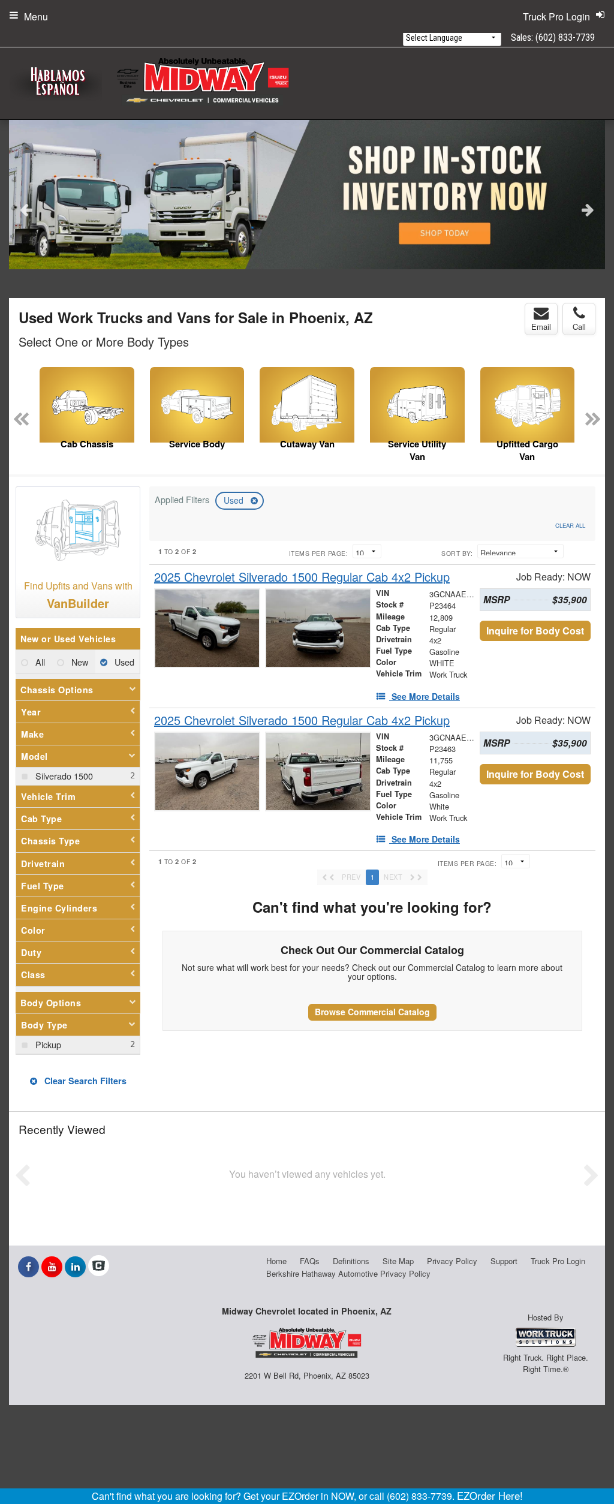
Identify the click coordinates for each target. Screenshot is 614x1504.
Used (235, 500)
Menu (36, 16)
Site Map (398, 1261)
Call (579, 326)
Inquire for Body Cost (535, 630)
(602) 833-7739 (565, 37)
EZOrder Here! (490, 1495)
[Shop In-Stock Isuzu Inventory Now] (307, 194)
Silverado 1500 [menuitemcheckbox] (63, 775)
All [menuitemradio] (39, 661)
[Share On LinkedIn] (75, 1267)
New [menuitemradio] (78, 661)
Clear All (570, 525)
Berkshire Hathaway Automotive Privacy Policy (348, 1273)
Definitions (351, 1261)
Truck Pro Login (558, 1261)
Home (276, 1261)
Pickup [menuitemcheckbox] (47, 1044)
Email (541, 326)
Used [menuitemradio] (123, 661)
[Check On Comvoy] (98, 1267)
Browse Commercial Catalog (372, 1012)
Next (588, 209)
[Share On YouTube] (51, 1267)
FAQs (310, 1261)
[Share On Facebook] (28, 1267)
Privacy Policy (452, 1261)
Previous (26, 209)
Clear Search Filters (84, 1081)
